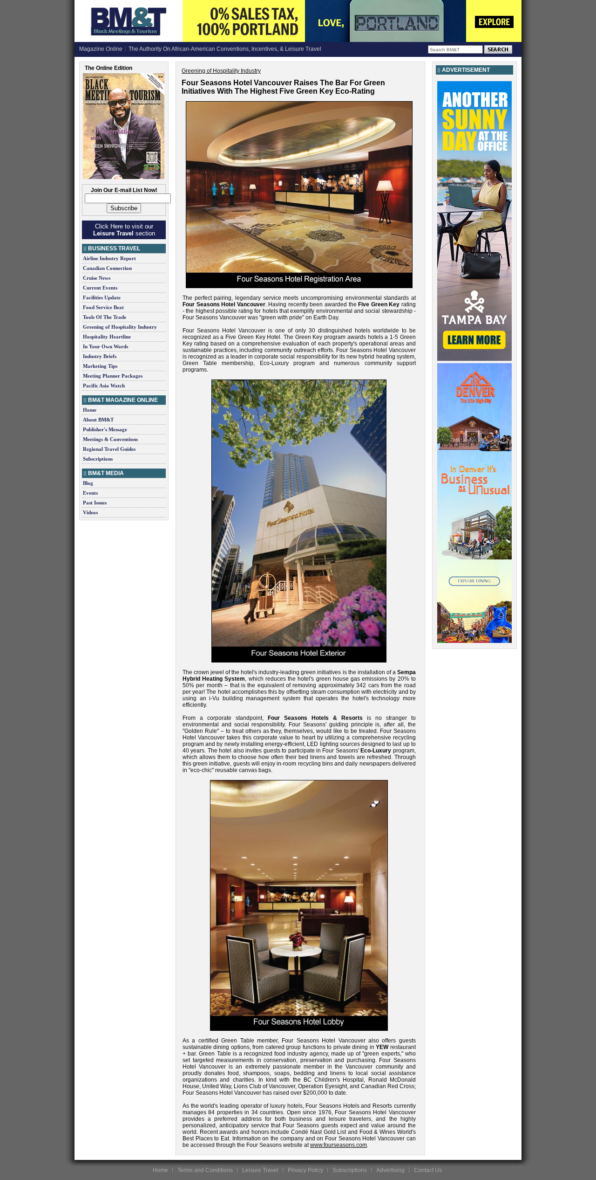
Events (90, 493)
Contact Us (428, 1170)
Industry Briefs (99, 356)
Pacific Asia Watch (104, 385)
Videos (90, 512)
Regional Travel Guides (109, 449)
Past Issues (95, 502)
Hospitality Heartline (107, 336)
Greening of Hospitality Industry (120, 327)
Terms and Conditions (205, 1170)
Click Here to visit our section (124, 230)
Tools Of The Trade (104, 317)
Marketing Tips (100, 366)
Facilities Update (102, 297)
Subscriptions (98, 459)
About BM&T (98, 419)
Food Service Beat (103, 307)
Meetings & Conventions (110, 439)
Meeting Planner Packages (112, 376)
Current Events (100, 287)
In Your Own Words (105, 346)
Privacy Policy (305, 1170)
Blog (88, 483)
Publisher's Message (105, 429)
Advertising (390, 1170)
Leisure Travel (260, 1170)
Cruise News (96, 278)
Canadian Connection (107, 268)
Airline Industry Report (109, 258)
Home (89, 410)
